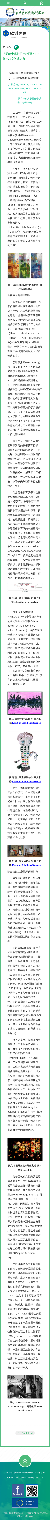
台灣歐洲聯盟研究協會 (25, 12)
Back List (27, 1433)
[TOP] (25, 1460)
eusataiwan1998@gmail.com (29, 1477)
